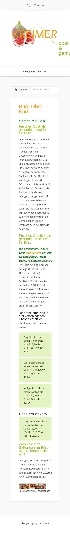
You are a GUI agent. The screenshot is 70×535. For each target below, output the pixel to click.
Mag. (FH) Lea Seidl (41, 523)
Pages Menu (33, 5)
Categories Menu (32, 71)
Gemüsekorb (33, 252)
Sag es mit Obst (32, 121)
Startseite (23, 89)
